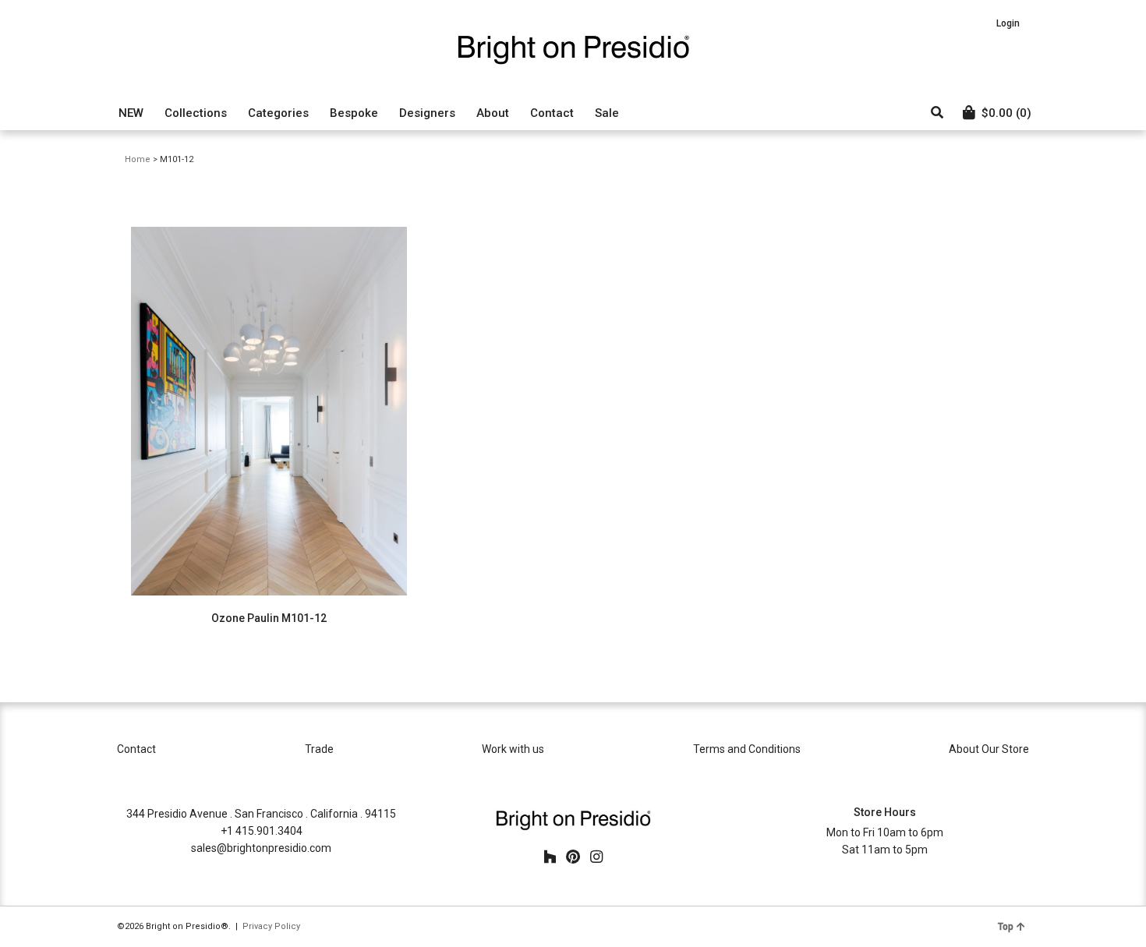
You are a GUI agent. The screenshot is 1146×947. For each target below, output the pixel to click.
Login (1008, 23)
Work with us (513, 749)
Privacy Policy (271, 926)
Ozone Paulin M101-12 (269, 618)
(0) (1006, 113)
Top (1005, 926)
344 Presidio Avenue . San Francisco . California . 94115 (261, 813)
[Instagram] (596, 857)
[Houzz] (549, 857)
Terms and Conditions (747, 749)
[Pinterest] (573, 857)
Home (137, 159)
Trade (319, 749)
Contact (136, 749)
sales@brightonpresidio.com (261, 848)
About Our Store (989, 749)
